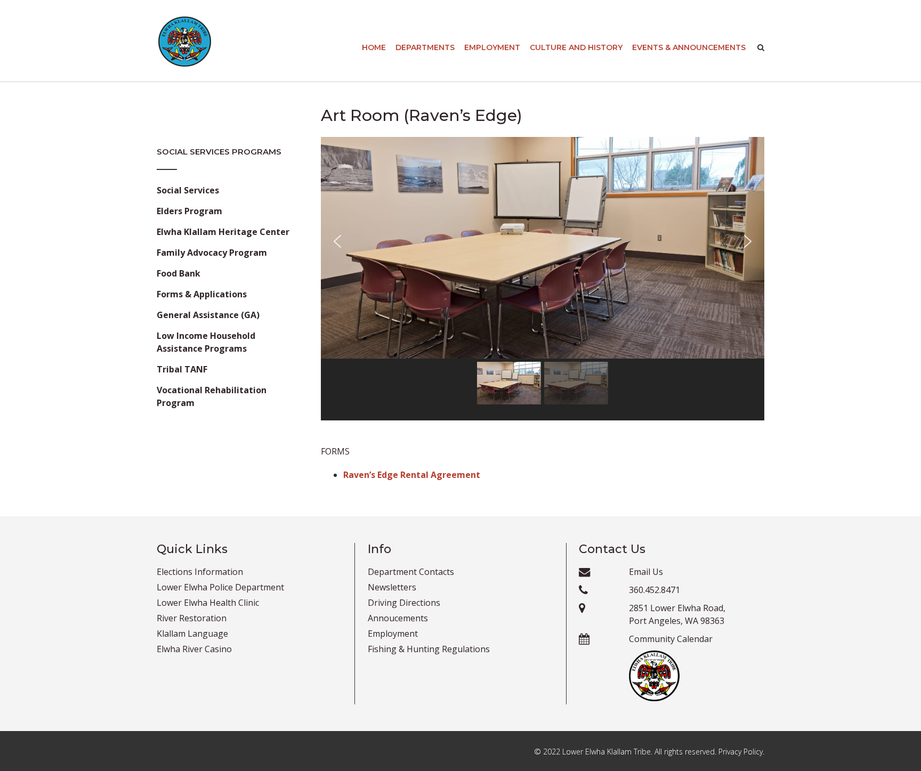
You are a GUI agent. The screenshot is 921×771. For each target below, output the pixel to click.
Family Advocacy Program (212, 252)
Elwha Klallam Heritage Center (223, 232)
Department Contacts (411, 572)
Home (374, 47)
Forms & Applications (202, 294)
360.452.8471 (654, 590)
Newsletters (392, 587)
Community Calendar (671, 639)
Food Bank (178, 273)
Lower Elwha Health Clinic (208, 602)
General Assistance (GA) (208, 315)
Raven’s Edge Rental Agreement (411, 475)
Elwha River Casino (194, 649)
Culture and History (576, 47)
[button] (337, 248)
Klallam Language (192, 633)
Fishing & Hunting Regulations (429, 649)
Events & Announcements (689, 47)
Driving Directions (404, 602)
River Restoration (192, 618)
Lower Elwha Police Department (220, 587)
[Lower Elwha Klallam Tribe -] (185, 42)
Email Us (646, 572)
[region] (542, 278)
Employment (492, 47)
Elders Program (189, 211)
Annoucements (398, 618)
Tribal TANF (182, 369)
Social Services (188, 190)
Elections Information (200, 572)
